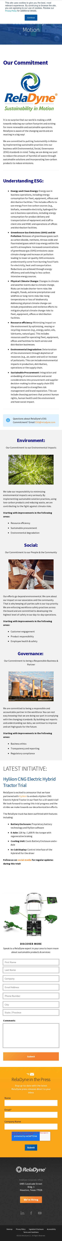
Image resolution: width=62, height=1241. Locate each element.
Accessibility (51, 1229)
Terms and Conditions (31, 1232)
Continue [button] (31, 17)
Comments (9, 1020)
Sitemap (9, 1229)
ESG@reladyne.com (45, 422)
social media (24, 859)
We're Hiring (31, 1199)
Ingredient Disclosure (36, 1229)
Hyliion (22, 796)
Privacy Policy (11, 10)
